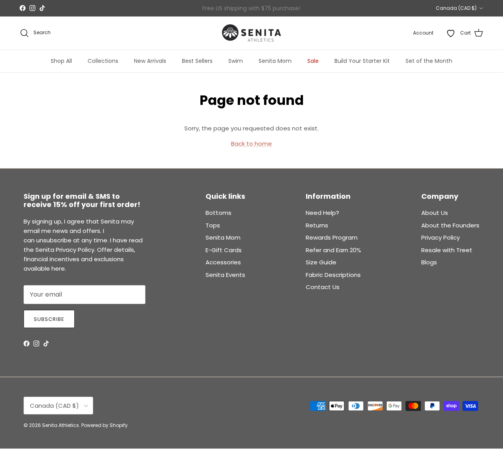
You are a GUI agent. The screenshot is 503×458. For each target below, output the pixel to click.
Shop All (61, 61)
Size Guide (321, 262)
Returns (317, 225)
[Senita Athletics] (251, 33)
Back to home (251, 143)
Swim (235, 61)
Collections (103, 61)
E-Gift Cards (224, 250)
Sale (313, 61)
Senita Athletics (60, 425)
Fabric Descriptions (333, 275)
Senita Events (225, 275)
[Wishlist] (450, 33)
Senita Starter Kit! (280, 11)
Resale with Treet (446, 250)
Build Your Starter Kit (362, 61)
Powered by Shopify (104, 425)
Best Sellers (197, 61)
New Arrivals (150, 61)
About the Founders (450, 225)
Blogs (429, 262)
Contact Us (323, 287)
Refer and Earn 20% (333, 250)
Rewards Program (332, 237)
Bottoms (218, 213)
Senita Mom (275, 61)
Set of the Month (429, 61)
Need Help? (322, 213)
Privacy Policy (440, 237)
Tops (213, 225)
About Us (434, 213)
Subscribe (49, 319)
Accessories (223, 262)
